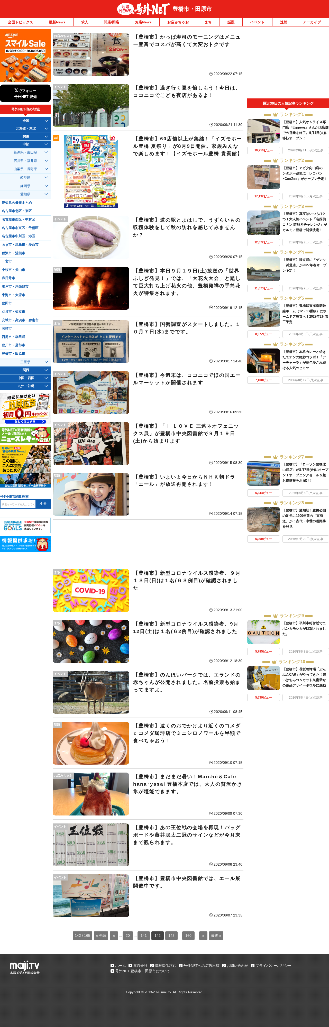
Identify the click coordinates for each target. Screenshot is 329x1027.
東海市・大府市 (13, 295)
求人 (84, 22)
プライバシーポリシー (273, 966)
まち (208, 22)
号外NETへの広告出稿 (202, 966)
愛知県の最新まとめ (17, 203)
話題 (231, 22)
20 (128, 935)
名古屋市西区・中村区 (18, 219)
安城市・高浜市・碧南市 (20, 320)
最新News (57, 22)
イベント (257, 22)
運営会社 (140, 966)
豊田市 (7, 303)
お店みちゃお (178, 22)
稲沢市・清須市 (13, 253)
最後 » (216, 935)
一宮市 (7, 261)
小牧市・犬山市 (13, 270)
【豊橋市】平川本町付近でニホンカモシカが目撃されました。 (304, 628)
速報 (283, 22)
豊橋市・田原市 (192, 9)
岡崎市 (7, 328)
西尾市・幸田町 (13, 337)
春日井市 (8, 278)
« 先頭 (101, 935)
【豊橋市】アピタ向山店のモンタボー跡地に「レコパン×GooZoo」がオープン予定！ (304, 173)
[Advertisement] (148, 542)
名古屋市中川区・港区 (18, 236)
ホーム (120, 966)
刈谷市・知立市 (13, 312)
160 (188, 935)
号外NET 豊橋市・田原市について (142, 971)
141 (144, 935)
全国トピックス (20, 22)
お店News (143, 22)
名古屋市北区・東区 (17, 211)
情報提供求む (165, 966)
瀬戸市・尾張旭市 (15, 286)
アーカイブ (312, 22)
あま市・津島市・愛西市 (20, 244)
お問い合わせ (237, 966)
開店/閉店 (111, 22)
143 (171, 935)
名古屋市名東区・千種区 (20, 228)
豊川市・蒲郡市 (13, 345)
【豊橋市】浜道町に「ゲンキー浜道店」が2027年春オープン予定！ (304, 265)
